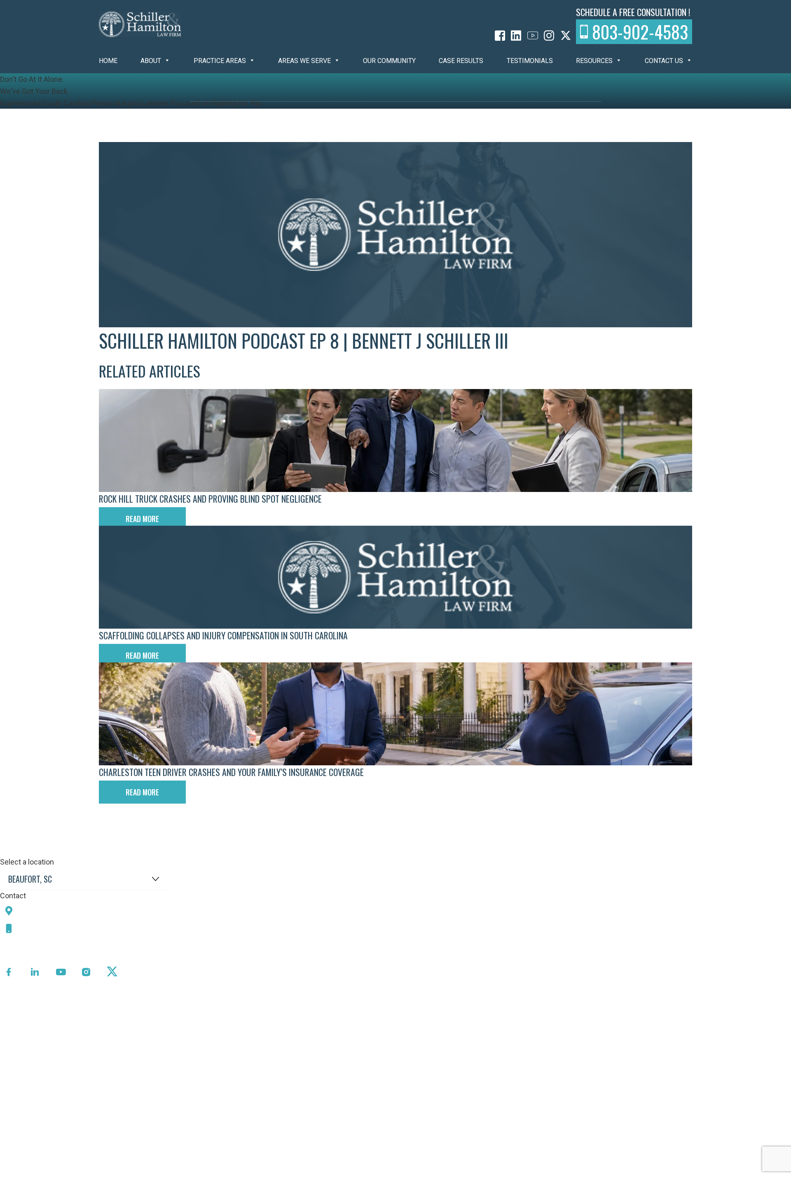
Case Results (461, 61)
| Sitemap (255, 1170)
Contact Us (664, 61)
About (150, 61)
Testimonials (530, 61)
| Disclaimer (291, 1170)
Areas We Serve (304, 61)
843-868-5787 (46, 928)
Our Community (389, 61)
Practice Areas (220, 61)
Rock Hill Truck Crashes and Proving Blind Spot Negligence (210, 498)
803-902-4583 (640, 31)
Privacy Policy (215, 1170)
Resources (594, 61)
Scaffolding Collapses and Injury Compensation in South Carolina (223, 635)
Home (108, 61)
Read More (142, 518)
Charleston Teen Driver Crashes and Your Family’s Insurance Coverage (231, 771)
